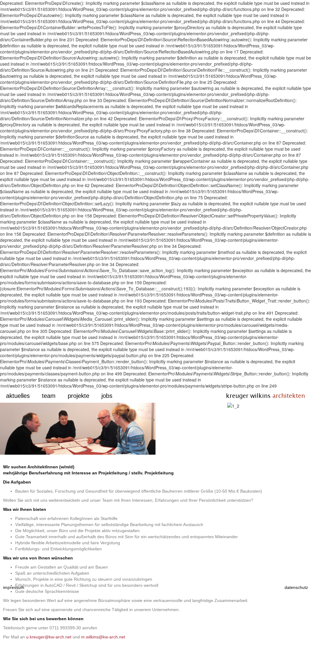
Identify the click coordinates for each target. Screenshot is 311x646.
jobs (106, 395)
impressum (13, 587)
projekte (78, 395)
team (49, 395)
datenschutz (296, 587)
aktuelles (18, 395)
